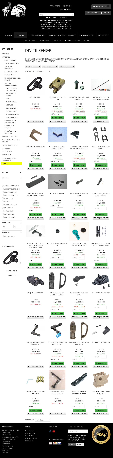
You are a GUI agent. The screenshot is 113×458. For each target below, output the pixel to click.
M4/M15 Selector (57, 194)
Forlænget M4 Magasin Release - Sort (35, 343)
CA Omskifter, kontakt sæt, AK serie (101, 195)
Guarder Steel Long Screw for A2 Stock (101, 98)
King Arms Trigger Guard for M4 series (35, 195)
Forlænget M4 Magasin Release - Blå (57, 343)
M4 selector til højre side (79, 294)
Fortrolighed (66, 9)
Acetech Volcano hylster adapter (79, 393)
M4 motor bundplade (101, 293)
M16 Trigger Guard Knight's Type (57, 148)
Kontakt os (68, 6)
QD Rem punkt (11, 271)
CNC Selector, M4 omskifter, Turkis (79, 244)
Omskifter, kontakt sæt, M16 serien (79, 98)
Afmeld (80, 444)
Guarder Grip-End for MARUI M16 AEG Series (79, 148)
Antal (53, 114)
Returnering (7, 444)
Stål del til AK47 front (35, 147)
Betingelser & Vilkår (10, 437)
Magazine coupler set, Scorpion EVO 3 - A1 (100, 244)
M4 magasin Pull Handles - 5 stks (57, 294)
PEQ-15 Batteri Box (35, 293)
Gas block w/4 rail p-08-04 (57, 244)
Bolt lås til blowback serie (79, 195)
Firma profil (55, 6)
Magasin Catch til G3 (101, 342)
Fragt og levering (9, 439)
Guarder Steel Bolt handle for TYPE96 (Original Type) (35, 245)
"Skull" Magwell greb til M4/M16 (101, 393)
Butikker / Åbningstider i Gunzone (11, 431)
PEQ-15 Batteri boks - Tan (57, 98)
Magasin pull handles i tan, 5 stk (79, 343)
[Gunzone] (14, 8)
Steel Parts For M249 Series (101, 148)
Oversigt (5, 452)
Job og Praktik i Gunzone (8, 449)
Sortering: (29, 71)
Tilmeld (71, 444)
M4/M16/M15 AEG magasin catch (57, 393)
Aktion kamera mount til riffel (35, 393)
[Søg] (72, 15)
